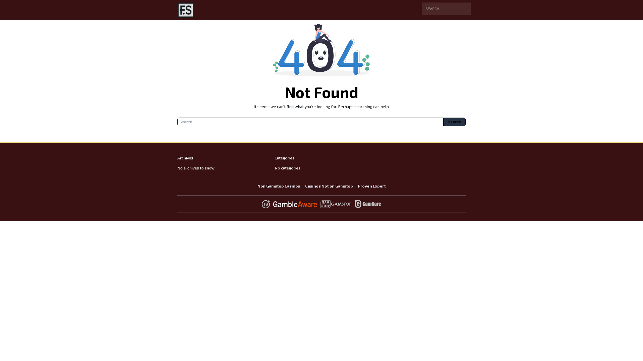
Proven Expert (372, 186)
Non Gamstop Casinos (278, 186)
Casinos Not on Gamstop (329, 186)
